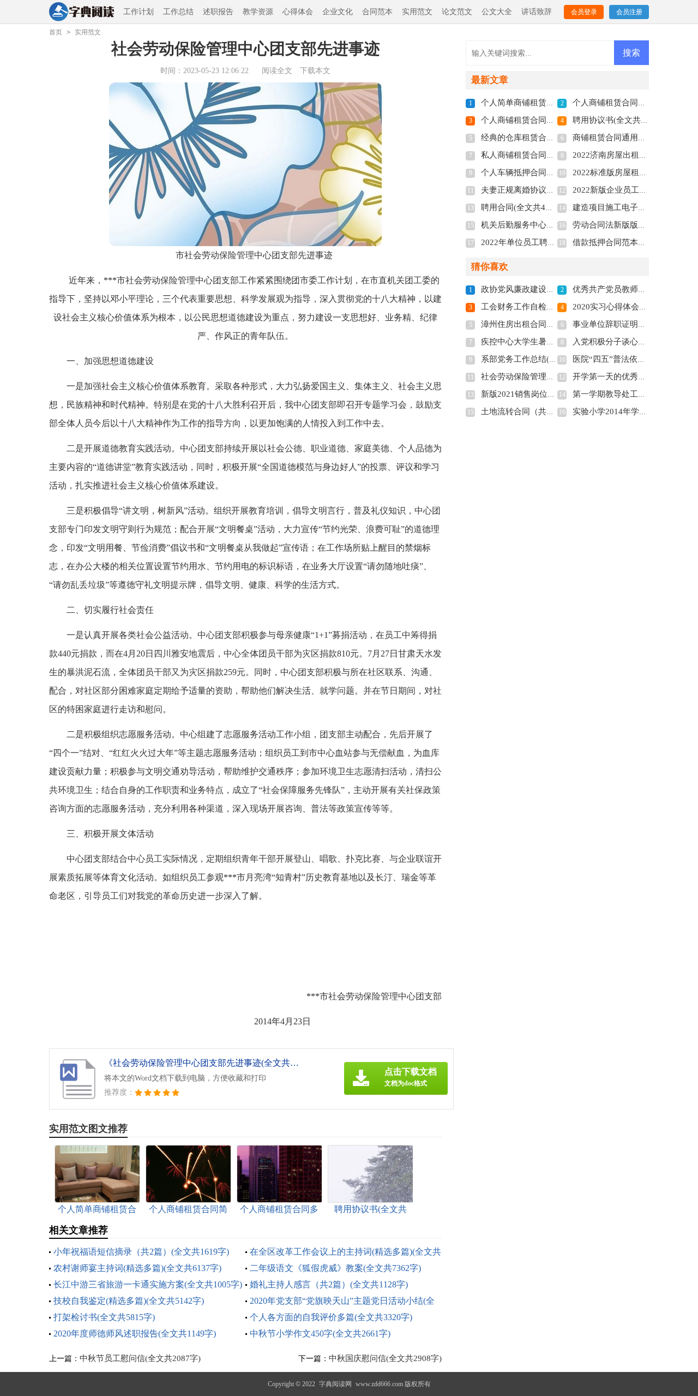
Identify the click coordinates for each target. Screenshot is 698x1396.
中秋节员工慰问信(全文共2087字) (140, 1358)
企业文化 (337, 12)
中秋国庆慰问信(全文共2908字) (385, 1358)
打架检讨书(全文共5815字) (104, 1317)
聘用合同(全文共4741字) (525, 207)
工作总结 (178, 12)
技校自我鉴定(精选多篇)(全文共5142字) (128, 1300)
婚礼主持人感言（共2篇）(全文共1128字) (329, 1284)
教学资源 (258, 12)
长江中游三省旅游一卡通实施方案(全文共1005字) (147, 1284)
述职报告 (218, 12)
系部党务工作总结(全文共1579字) (541, 359)
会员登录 (584, 12)
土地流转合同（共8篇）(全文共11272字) (554, 411)
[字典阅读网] (81, 12)
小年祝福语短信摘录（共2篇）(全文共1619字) (141, 1251)
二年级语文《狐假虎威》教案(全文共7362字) (335, 1268)
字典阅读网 (335, 1384)
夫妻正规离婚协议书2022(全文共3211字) (554, 190)
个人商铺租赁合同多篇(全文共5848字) (549, 120)
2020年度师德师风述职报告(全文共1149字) (134, 1333)
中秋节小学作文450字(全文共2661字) (320, 1333)
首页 (55, 32)
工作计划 (138, 12)
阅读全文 (277, 71)
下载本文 (315, 71)
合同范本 (377, 12)
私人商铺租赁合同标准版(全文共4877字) (554, 155)
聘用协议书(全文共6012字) (621, 120)
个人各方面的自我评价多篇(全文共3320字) (331, 1317)
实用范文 (417, 12)
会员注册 (629, 12)
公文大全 (497, 12)
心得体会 (297, 12)
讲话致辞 (536, 12)
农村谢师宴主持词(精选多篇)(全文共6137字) (137, 1268)
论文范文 (457, 12)
